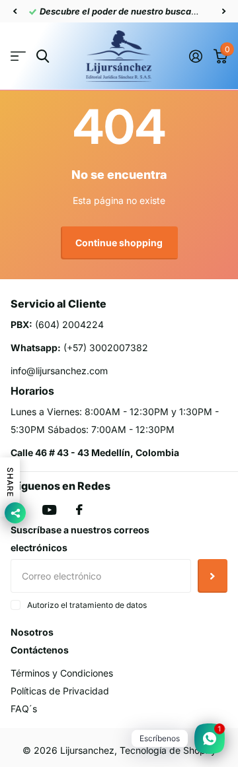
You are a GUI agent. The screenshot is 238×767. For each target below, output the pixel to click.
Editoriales (18, 56)
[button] (14, 11)
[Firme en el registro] (195, 56)
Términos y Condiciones (62, 673)
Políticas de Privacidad (60, 690)
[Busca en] (42, 56)
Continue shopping (119, 242)
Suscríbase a (212, 575)
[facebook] (79, 509)
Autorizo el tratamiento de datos (87, 605)
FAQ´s (24, 708)
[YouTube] (49, 510)
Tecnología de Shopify (168, 750)
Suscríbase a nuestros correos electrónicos (80, 538)
